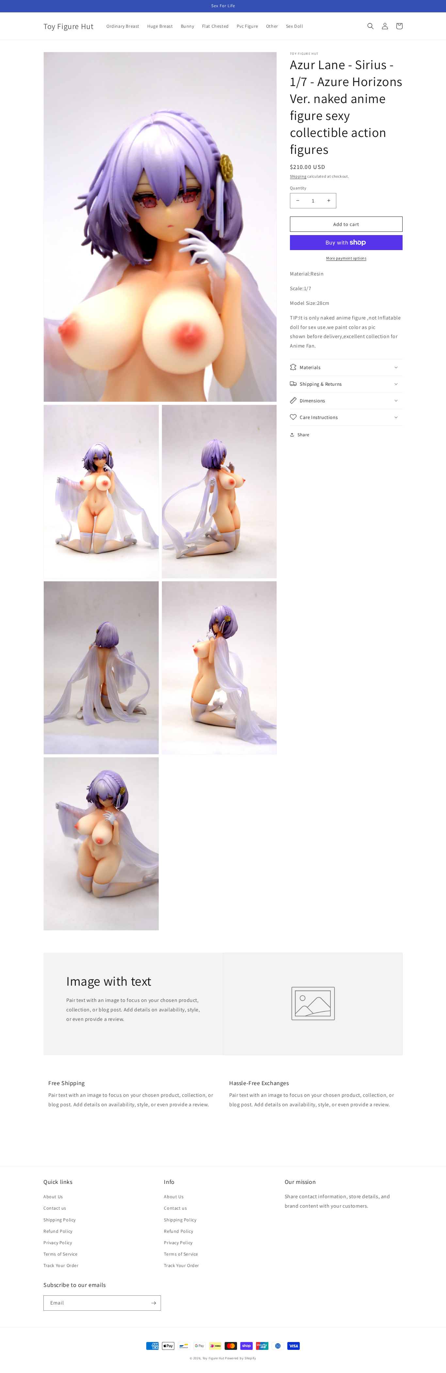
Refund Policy (57, 1231)
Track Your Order (61, 1265)
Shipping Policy (59, 1220)
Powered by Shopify (240, 1358)
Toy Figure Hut (213, 1358)
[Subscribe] (153, 1303)
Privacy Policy (57, 1243)
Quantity (298, 187)
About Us (53, 1197)
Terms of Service (60, 1254)
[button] (370, 26)
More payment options (346, 258)
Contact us (54, 1208)
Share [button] (303, 434)
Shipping (298, 176)
